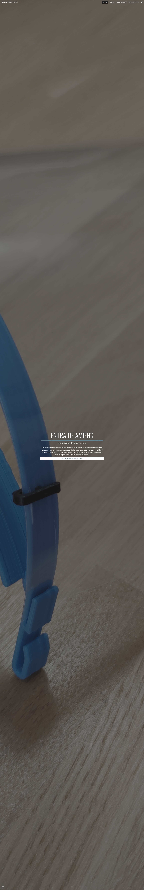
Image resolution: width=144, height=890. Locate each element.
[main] (72, 438)
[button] (142, 2)
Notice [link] (112, 2)
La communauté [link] (121, 2)
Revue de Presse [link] (134, 2)
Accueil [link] (105, 2)
